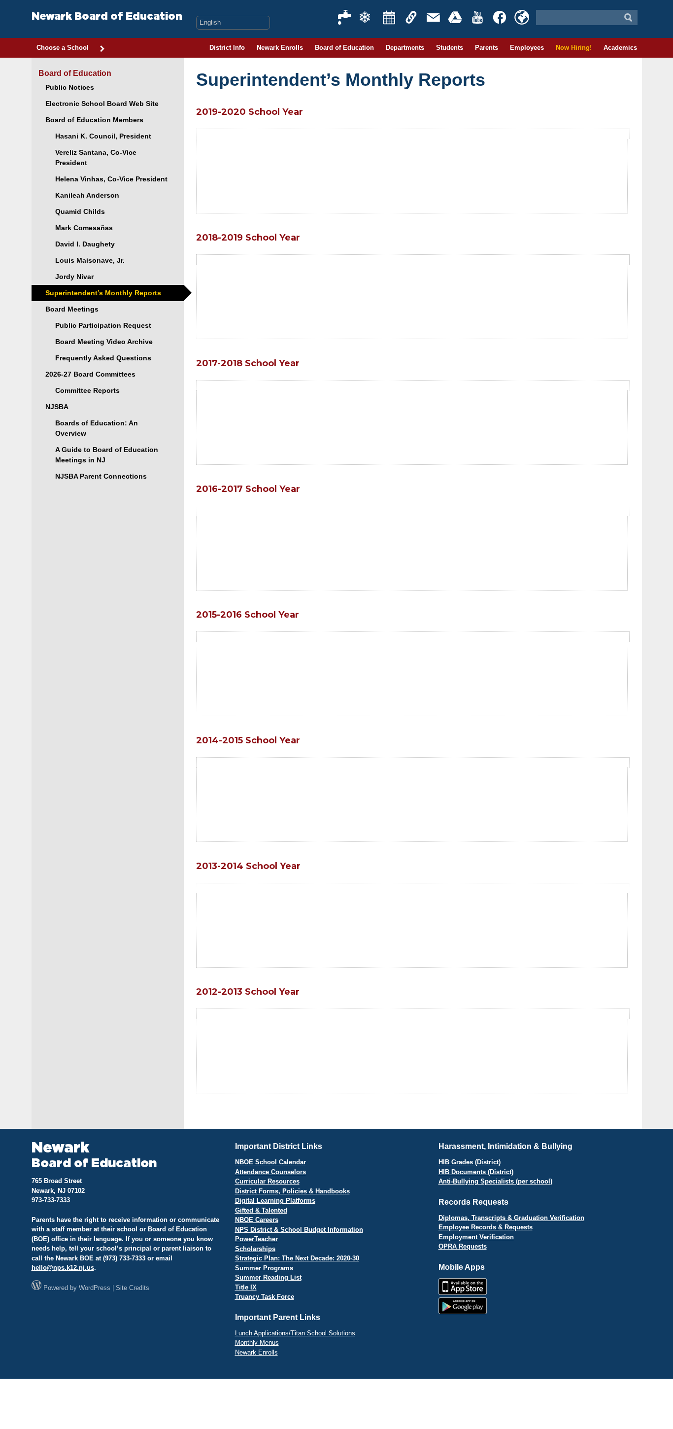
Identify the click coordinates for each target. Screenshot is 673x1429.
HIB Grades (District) (469, 1162)
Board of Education (344, 47)
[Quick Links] (411, 17)
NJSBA (56, 407)
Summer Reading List (268, 1277)
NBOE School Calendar (270, 1162)
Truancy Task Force (264, 1296)
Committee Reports (87, 390)
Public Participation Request (103, 325)
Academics (620, 47)
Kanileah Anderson (87, 195)
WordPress (94, 1287)
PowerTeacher (256, 1239)
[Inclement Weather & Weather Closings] (367, 17)
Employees (527, 47)
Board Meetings (72, 309)
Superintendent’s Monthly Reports (103, 293)
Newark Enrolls (280, 47)
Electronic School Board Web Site (102, 103)
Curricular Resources (267, 1181)
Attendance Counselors (270, 1172)
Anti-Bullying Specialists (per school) (495, 1181)
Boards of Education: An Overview (96, 428)
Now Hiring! (574, 47)
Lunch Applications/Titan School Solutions (295, 1333)
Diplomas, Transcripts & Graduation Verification (511, 1217)
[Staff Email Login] (433, 17)
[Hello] (521, 17)
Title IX (246, 1287)
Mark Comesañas (84, 228)
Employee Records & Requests (485, 1227)
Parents (486, 47)
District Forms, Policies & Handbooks (292, 1191)
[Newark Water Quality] (345, 17)
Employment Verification (476, 1237)
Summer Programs (264, 1268)
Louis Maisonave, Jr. (90, 260)
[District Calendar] (389, 17)
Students (449, 47)
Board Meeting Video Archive (104, 342)
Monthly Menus (257, 1342)
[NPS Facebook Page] (500, 17)
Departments (405, 47)
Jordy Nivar (74, 276)
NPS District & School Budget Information (299, 1229)
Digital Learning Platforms (275, 1200)
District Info (227, 47)
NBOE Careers (256, 1219)
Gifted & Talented (261, 1210)
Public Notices (69, 87)
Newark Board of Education (107, 16)
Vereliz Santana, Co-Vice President (95, 157)
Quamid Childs (80, 211)
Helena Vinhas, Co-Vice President (111, 179)
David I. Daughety (85, 244)
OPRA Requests (462, 1246)
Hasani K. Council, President (103, 136)
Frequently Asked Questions (103, 358)
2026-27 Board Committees (90, 374)
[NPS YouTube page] (478, 17)
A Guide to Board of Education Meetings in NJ (106, 455)
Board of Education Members (94, 120)
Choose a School (62, 47)
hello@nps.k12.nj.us (63, 1267)
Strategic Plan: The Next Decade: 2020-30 (297, 1258)
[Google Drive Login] (456, 17)
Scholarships (255, 1249)
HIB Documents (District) (475, 1172)
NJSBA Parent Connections (101, 476)
